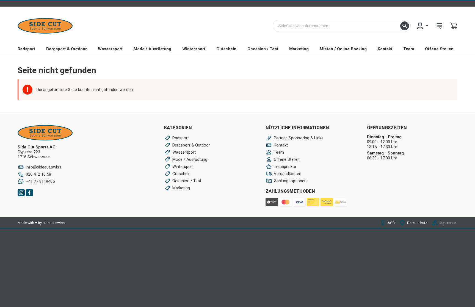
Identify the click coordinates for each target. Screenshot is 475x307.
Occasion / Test (262, 48)
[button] (404, 25)
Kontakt (385, 48)
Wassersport (110, 48)
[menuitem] (422, 25)
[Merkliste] (439, 25)
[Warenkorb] (453, 25)
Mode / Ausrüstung (152, 48)
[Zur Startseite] (45, 26)
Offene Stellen (439, 48)
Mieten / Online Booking (343, 48)
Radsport (26, 48)
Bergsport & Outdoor (66, 48)
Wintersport (193, 48)
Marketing (299, 48)
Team (408, 48)
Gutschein (226, 48)
